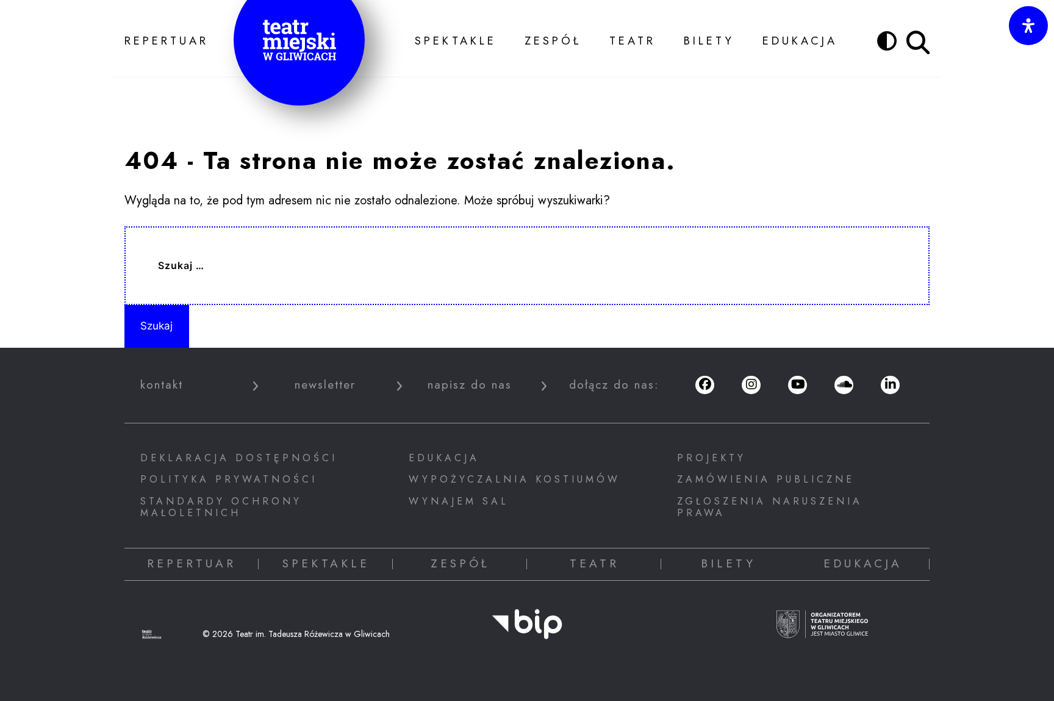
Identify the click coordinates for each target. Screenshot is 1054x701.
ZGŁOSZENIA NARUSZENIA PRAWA (769, 507)
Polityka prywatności (228, 479)
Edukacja (799, 40)
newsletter (325, 385)
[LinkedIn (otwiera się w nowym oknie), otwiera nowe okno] (890, 385)
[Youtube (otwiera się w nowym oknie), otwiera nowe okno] (797, 385)
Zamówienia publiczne (766, 479)
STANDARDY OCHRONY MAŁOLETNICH (221, 507)
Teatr (632, 40)
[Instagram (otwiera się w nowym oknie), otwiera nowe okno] (751, 385)
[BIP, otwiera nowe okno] (527, 632)
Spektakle (456, 40)
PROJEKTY (711, 458)
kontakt (161, 385)
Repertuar (166, 40)
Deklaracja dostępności (238, 458)
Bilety (709, 40)
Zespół (553, 40)
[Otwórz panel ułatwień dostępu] (1028, 25)
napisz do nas (470, 385)
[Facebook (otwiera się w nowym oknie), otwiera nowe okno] (704, 385)
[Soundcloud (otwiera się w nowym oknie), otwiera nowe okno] (843, 385)
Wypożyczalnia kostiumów (514, 479)
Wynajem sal (459, 501)
